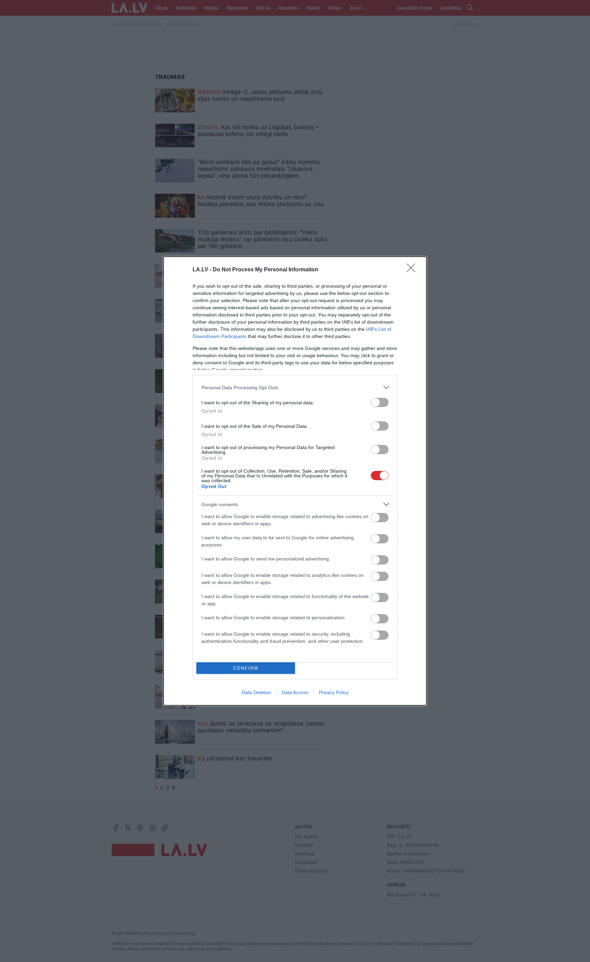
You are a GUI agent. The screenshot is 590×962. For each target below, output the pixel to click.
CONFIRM (245, 668)
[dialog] (295, 481)
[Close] (413, 269)
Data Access (295, 692)
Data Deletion (256, 692)
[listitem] (295, 387)
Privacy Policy (334, 692)
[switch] (380, 402)
